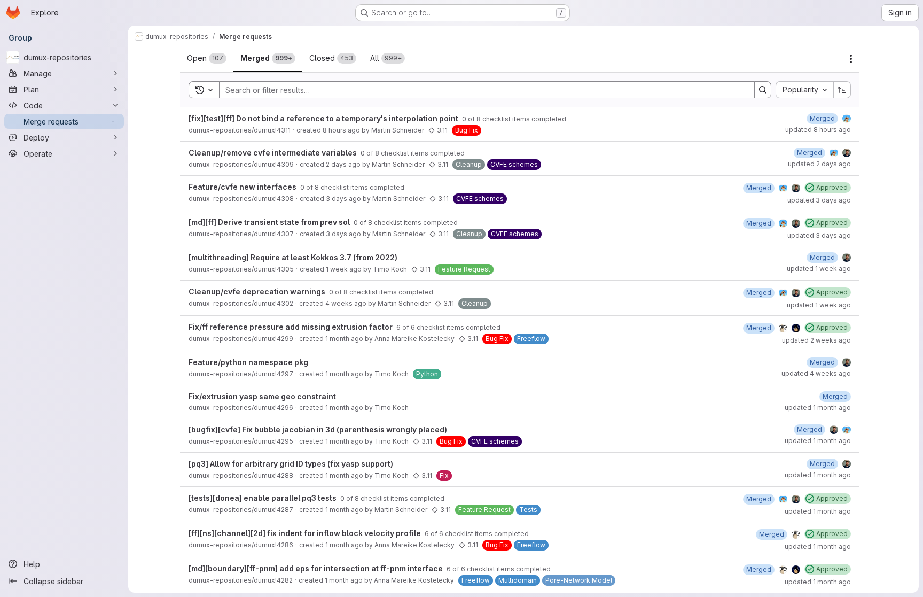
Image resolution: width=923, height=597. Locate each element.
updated (818, 130)
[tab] (206, 58)
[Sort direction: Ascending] (842, 89)
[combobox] (804, 89)
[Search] (762, 89)
